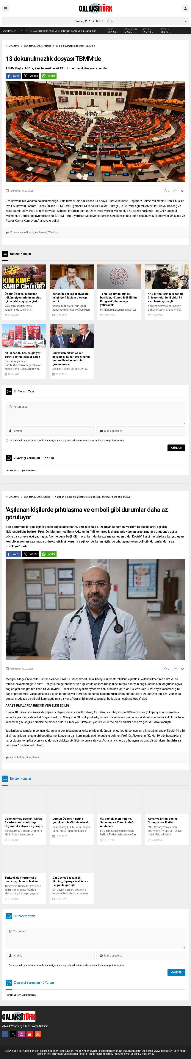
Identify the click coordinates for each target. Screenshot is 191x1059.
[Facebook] (5, 1034)
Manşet (38, 45)
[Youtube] (29, 1034)
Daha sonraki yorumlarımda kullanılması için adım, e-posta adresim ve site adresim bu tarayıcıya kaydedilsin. (67, 440)
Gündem (28, 45)
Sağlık (46, 496)
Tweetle (33, 75)
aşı (11, 757)
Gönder (51, 75)
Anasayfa (14, 45)
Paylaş (15, 75)
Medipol (26, 757)
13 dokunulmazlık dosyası (24, 232)
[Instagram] (21, 1034)
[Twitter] (13, 1034)
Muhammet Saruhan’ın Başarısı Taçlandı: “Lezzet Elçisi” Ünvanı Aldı (69, 30)
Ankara (42, 232)
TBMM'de (53, 232)
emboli (17, 757)
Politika (47, 45)
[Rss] (38, 1034)
